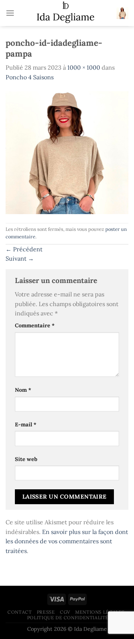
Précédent (24, 249)
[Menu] (10, 13)
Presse (46, 612)
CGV (65, 612)
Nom (23, 390)
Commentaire (35, 325)
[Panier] (122, 13)
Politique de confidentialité (68, 617)
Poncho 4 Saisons (30, 77)
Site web (26, 459)
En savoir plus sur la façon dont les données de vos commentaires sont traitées (67, 541)
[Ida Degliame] (65, 13)
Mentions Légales (100, 612)
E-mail (25, 424)
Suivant (20, 258)
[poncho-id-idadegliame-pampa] (67, 152)
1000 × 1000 (83, 67)
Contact (19, 612)
